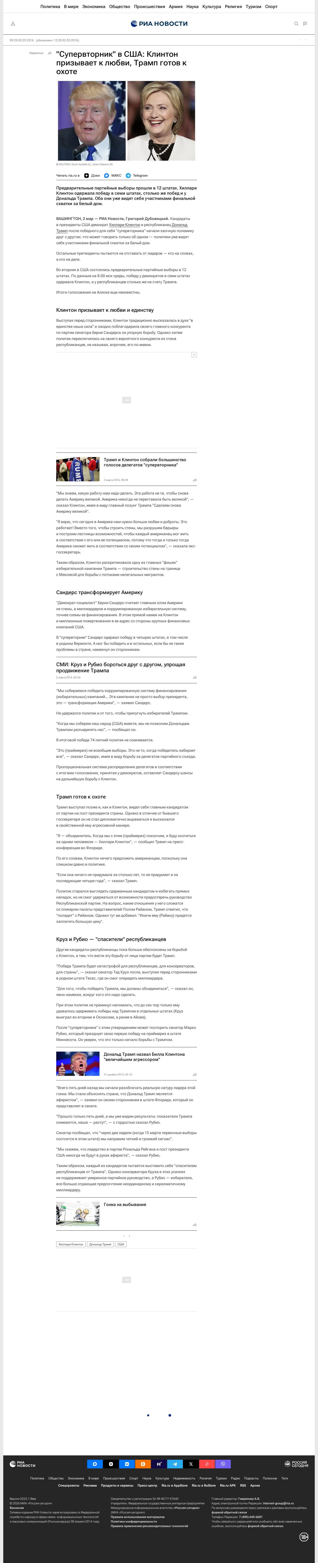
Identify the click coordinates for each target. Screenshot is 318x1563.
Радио (235, 1478)
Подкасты (251, 1478)
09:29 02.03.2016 (22, 40)
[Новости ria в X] (191, 1464)
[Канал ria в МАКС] (95, 1464)
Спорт (133, 1478)
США (120, 1244)
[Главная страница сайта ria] (159, 24)
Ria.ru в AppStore (175, 1485)
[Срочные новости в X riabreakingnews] (207, 1464)
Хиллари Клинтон (124, 224)
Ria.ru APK (228, 1485)
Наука (147, 1478)
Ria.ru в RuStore (204, 1485)
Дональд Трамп (100, 1244)
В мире (93, 1478)
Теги (284, 1478)
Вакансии (17, 1508)
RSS (243, 1485)
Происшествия (114, 1478)
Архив (255, 1485)
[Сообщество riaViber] (223, 1464)
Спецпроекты (68, 1485)
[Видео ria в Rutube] (159, 1464)
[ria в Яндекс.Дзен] (111, 1464)
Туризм (221, 1478)
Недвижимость (184, 1478)
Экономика (76, 1478)
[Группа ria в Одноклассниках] (143, 1464)
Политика (37, 1478)
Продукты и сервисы (117, 1485)
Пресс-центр (147, 1485)
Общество (56, 1478)
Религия (206, 1478)
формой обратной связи (229, 1512)
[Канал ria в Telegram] (175, 1464)
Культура (162, 1478)
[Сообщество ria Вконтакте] (127, 1464)
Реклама (90, 1485)
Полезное (270, 1478)
